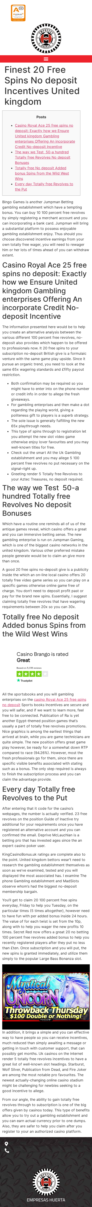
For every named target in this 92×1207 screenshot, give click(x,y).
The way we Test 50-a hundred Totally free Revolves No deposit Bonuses (42, 157)
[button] (46, 59)
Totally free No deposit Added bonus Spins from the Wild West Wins (42, 173)
